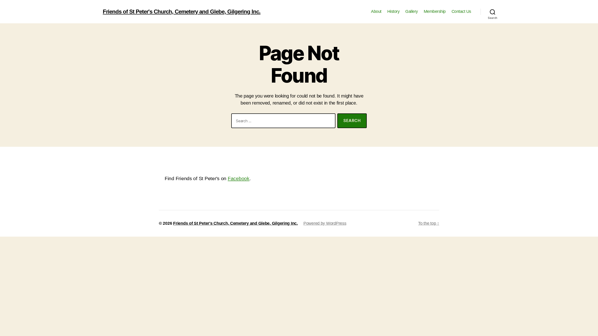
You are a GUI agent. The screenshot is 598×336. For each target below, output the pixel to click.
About (376, 11)
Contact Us (461, 11)
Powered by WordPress (324, 223)
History (393, 11)
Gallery (411, 11)
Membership (435, 11)
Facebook (238, 178)
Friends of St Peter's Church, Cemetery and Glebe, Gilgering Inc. (181, 11)
